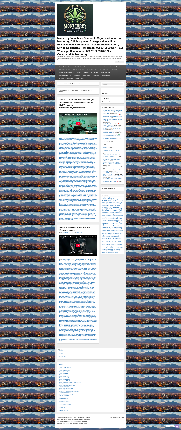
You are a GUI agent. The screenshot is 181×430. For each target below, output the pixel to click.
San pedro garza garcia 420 (64, 401)
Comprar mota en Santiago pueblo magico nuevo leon (70, 382)
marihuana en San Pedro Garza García (70, 177)
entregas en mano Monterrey (112, 225)
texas (66, 210)
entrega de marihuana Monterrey (83, 168)
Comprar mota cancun (63, 374)
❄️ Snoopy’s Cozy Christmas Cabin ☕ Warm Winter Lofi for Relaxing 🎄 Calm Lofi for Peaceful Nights (112, 112)
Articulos (61, 364)
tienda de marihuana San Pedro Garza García (85, 217)
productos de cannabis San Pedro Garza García (68, 203)
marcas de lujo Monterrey (117, 233)
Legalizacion (114, 69)
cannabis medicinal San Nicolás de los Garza (68, 147)
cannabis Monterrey (63, 148)
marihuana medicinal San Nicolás (69, 180)
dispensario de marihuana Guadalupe (87, 160)
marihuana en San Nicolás (78, 176)
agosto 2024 (61, 358)
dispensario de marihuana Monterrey (66, 161)
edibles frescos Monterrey (116, 220)
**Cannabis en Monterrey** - (80, 137)
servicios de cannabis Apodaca (81, 206)
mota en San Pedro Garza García (76, 190)
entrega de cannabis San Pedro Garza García (77, 167)
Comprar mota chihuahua (64, 376)
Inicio (59, 66)
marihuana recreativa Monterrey (83, 182)
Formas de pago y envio (91, 69)
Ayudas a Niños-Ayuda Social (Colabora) (72, 66)
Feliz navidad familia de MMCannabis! (110, 143)
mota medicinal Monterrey (73, 191)
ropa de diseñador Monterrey (113, 247)
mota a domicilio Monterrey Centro (78, 186)
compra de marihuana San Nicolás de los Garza (72, 154)
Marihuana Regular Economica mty (66, 72)
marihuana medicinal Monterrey (74, 179)
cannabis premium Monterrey (112, 209)
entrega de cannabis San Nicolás (77, 166)
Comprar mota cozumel (64, 377)
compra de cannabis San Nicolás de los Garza (74, 151)
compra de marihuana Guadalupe (85, 152)
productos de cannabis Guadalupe (70, 200)
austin (83, 138)
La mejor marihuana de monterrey (66, 394)
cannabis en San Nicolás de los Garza (80, 143)
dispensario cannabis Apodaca (71, 156)
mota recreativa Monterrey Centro (75, 195)
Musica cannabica (66, 137)
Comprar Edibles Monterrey (64, 369)
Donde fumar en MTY (95, 66)
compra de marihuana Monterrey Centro (77, 153)
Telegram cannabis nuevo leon (65, 406)
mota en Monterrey (68, 189)
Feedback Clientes (118, 66)
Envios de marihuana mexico (65, 392)
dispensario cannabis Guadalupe (84, 156)
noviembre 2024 (62, 356)
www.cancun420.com (69, 218)
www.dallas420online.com (79, 218)
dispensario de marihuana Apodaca (72, 160)
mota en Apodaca (85, 187)
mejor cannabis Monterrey (109, 235)
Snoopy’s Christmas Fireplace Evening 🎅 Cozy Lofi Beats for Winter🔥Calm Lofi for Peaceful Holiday (113, 128)
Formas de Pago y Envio (78, 69)
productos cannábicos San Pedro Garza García (77, 199)
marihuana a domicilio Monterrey (70, 172)
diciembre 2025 (62, 350)
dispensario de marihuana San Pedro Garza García (69, 163)
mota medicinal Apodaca (88, 190)
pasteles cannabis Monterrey (111, 240)
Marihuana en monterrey (64, 395)
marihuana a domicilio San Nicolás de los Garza (68, 173)
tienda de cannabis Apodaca (73, 210)
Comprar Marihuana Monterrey (65, 371)
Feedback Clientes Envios (64, 69)
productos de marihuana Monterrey (81, 204)
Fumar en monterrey (104, 69)
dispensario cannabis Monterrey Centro (76, 157)
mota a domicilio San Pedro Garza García (73, 187)
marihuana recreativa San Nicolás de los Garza (80, 184)
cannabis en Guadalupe (81, 142)
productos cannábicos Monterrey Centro (77, 198)
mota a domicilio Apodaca (79, 185)
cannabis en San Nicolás (67, 143)
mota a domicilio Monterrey (64, 186)
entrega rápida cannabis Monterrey (112, 223)
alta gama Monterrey (113, 202)
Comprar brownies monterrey (65, 367)
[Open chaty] (177, 426)
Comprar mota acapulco (64, 373)
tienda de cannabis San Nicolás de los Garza (68, 213)
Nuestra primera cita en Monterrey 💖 (110, 181)
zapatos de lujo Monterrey (113, 252)
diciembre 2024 (62, 355)
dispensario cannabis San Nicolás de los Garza (72, 158)
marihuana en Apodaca (67, 175)
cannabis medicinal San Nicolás (90, 146)
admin (74, 110)
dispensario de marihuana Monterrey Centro (83, 161)
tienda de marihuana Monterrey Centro (72, 215)
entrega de (82, 163)
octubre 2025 (61, 352)
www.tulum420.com (63, 219)
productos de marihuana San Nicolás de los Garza (81, 205)
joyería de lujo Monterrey (107, 233)
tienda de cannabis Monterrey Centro (75, 212)
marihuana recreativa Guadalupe (70, 182)
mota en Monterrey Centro (77, 189)
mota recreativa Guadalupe (88, 194)
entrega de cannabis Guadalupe (69, 165)
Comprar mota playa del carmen (65, 383)
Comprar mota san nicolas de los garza (67, 385)
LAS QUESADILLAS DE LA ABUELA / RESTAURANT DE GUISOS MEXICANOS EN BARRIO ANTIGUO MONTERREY (112, 150)
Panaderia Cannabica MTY (65, 75)
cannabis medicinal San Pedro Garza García (87, 147)
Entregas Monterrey (107, 66)
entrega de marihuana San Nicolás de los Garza (81, 170)
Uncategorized (62, 407)
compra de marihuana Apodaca (71, 152)
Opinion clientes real (105, 72)
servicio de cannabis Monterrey (112, 248)
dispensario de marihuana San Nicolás (67, 162)
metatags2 (86, 72)
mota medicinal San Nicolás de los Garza (77, 193)
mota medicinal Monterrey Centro (86, 191)
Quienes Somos (86, 75)
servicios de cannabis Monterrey (74, 208)
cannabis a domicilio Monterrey (79, 139)
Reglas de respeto (106, 75)
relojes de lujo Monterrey (108, 246)
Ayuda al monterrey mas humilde (66, 366)
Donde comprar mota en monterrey (66, 389)
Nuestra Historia (94, 72)
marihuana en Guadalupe (77, 175)
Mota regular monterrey (64, 398)
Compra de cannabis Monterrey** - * (79, 149)
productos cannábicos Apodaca (85, 196)
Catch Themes (121, 417)
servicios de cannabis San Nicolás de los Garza (72, 209)
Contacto (86, 66)
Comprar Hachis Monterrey (64, 370)
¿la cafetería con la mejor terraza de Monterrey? (113, 175)
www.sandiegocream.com (90, 218)
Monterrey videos (62, 397)
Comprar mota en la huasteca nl (65, 380)
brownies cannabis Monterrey (114, 203)
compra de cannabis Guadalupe (86, 148)
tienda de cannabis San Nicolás (89, 212)
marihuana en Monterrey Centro (65, 176)
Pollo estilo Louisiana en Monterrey (110, 166)
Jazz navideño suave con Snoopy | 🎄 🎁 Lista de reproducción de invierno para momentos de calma (112, 116)
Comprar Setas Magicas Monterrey (66, 388)
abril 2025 (61, 353)
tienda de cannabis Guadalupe (86, 210)
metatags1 (79, 72)
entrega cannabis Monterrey (108, 222)
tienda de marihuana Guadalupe (78, 214)
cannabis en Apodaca (72, 142)
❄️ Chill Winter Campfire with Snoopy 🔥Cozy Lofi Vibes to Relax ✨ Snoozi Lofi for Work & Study (112, 140)
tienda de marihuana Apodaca (65, 214)
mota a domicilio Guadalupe (90, 185)
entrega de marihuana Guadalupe (70, 168)
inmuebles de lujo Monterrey (115, 231)
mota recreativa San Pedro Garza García (70, 196)
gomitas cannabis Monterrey (115, 228)
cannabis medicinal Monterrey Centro (75, 146)
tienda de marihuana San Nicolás (86, 215)
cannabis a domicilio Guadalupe (65, 139)
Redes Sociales (95, 75)
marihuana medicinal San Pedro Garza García (68, 181)
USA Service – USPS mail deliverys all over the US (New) (71, 78)
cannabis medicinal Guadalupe (86, 144)
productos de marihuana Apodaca (86, 203)
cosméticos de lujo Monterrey (113, 217)
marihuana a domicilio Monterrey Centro (86, 172)
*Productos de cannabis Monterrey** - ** (73, 138)
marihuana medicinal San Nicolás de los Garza (85, 180)
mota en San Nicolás (87, 189)
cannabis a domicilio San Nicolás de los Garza (76, 140)
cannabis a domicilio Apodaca (91, 138)
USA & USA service (63, 409)
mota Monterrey (68, 194)
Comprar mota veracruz (64, 386)
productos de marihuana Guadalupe (66, 204)
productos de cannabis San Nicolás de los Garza (83, 201)
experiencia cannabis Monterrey (109, 227)
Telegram (61, 403)
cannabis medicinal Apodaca (74, 144)
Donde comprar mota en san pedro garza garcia (68, 391)
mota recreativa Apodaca (77, 194)
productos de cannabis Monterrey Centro (86, 200)
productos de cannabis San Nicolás (66, 201)
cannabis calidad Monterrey (109, 205)
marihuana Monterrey (82, 181)
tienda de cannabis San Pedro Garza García (86, 213)
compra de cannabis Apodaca (74, 148)
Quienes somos (76, 75)
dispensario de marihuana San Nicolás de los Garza (85, 162)
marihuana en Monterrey (88, 175)
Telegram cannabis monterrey (65, 404)
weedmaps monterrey (63, 410)
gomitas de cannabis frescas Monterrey (111, 230)
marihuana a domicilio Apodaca (80, 171)
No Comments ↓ (80, 110)
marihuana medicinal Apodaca (84, 177)
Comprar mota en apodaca (64, 379)
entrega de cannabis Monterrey (83, 165)
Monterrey (111, 238)
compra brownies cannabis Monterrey (110, 212)
